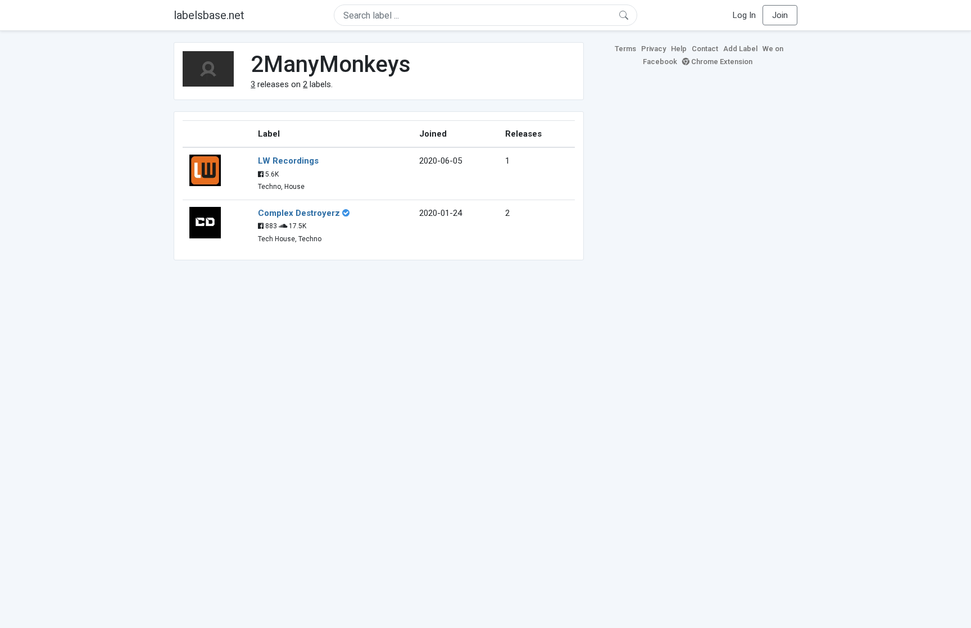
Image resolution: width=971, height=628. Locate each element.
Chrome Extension (720, 61)
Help (679, 48)
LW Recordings (288, 161)
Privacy (653, 48)
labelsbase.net (209, 15)
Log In (744, 15)
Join (780, 15)
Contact (705, 48)
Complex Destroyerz (299, 213)
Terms (625, 48)
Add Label (740, 48)
